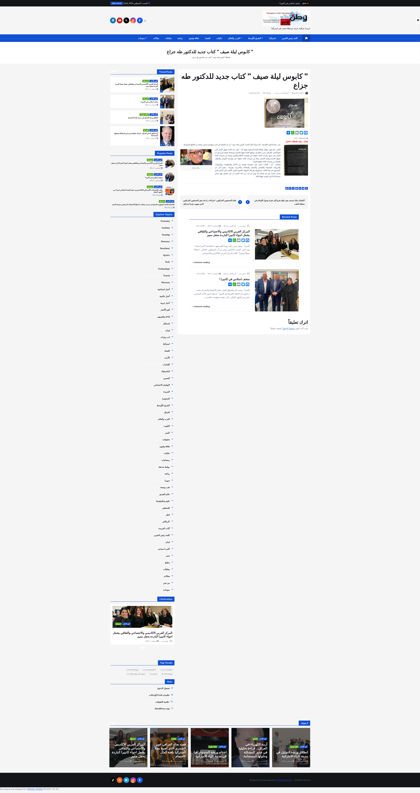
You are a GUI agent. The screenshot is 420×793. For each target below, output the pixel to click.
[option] (142, 84)
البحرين (166, 378)
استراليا (272, 38)
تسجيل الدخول (163, 688)
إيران (167, 330)
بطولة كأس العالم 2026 (135, 674)
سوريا (167, 480)
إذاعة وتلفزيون (163, 316)
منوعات (141, 38)
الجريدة (166, 391)
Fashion (166, 227)
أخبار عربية (165, 303)
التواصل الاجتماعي (162, 384)
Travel (166, 275)
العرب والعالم (234, 38)
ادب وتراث (278, 93)
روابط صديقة (164, 466)
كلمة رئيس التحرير (290, 38)
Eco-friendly (166, 670)
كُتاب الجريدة (164, 528)
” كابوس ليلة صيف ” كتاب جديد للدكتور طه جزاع (209, 57)
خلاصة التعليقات (162, 701)
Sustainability (149, 670)
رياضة (180, 38)
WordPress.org (162, 708)
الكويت (167, 426)
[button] (112, 72)
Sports (166, 255)
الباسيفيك (165, 371)
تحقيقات (166, 439)
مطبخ (167, 562)
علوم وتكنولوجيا (163, 501)
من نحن (166, 583)
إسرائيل (166, 323)
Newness (165, 241)
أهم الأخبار (285, 93)
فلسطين (166, 507)
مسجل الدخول (288, 328)
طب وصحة (165, 487)
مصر (168, 555)
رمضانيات (165, 460)
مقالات (156, 38)
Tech (167, 262)
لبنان (168, 542)
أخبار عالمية (165, 296)
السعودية (166, 398)
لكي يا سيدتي (164, 548)
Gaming (166, 234)
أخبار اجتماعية (164, 289)
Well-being (167, 674)
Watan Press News (298, 93)
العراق (146, 112)
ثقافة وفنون (194, 38)
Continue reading (201, 262)
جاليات (219, 38)
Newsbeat (165, 248)
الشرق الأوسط (254, 38)
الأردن (167, 357)
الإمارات (166, 364)
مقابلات (168, 38)
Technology (164, 268)
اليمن (167, 432)
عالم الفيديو (165, 494)
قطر (168, 514)
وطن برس (242, 226)
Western (165, 282)
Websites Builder (284, 780)
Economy (165, 221)
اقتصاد (207, 38)
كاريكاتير (166, 521)
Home (228, 57)
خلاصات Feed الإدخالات (159, 695)
